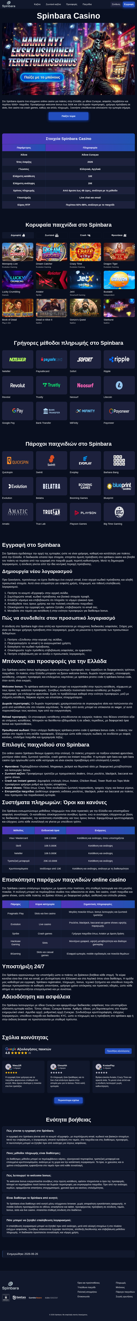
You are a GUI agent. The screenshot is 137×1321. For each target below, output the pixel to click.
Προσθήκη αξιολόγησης (118, 1051)
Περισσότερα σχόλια (68, 1100)
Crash (83, 235)
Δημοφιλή (16, 235)
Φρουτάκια (116, 235)
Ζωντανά (49, 235)
